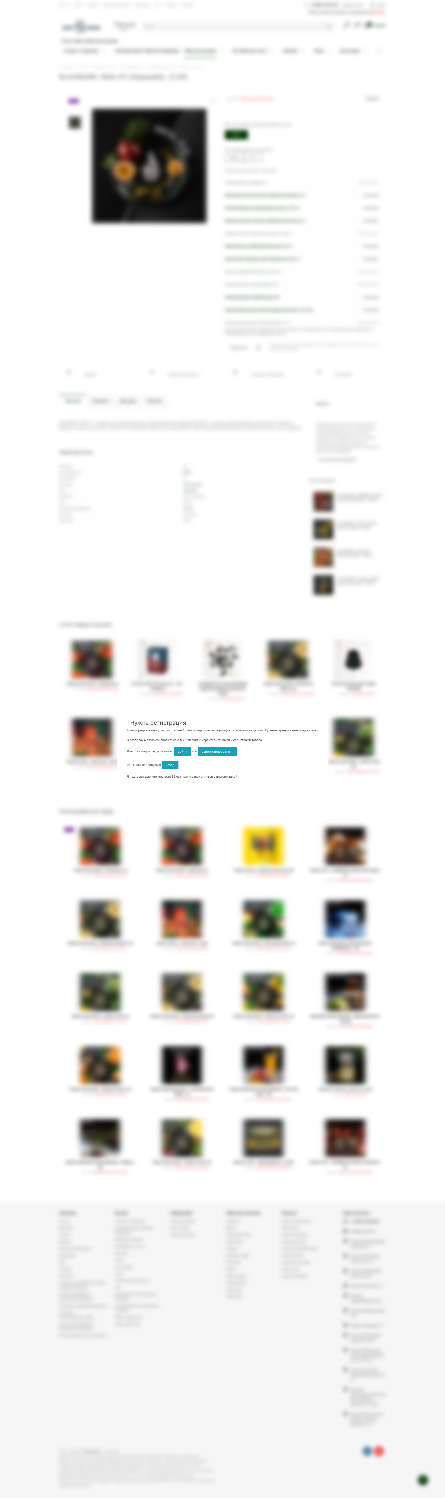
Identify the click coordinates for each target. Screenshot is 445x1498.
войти (182, 751)
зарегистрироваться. (217, 751)
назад (170, 765)
